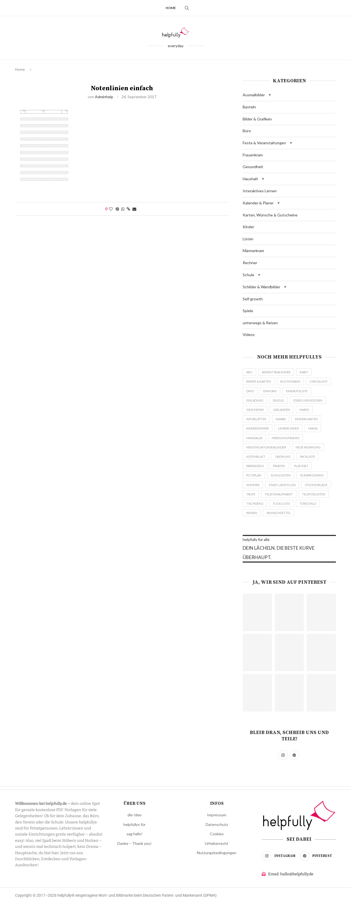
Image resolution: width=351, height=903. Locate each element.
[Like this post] (111, 209)
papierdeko (255, 466)
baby (304, 372)
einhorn (270, 391)
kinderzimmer (257, 428)
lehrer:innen (288, 428)
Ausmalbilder (254, 94)
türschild (307, 503)
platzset (301, 466)
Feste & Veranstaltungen (264, 142)
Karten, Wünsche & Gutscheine (270, 215)
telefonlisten (313, 494)
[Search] (186, 8)
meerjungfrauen (285, 438)
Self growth (253, 299)
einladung (255, 400)
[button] (270, 95)
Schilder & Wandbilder (261, 286)
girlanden (281, 409)
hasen (304, 409)
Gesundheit (253, 166)
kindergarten (306, 419)
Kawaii (281, 419)
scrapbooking (312, 475)
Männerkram (253, 250)
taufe (250, 494)
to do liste (281, 503)
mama (313, 428)
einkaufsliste (297, 391)
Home (171, 8)
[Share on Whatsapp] (122, 209)
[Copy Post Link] (128, 209)
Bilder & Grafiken (257, 119)
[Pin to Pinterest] (117, 209)
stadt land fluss (282, 485)
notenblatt (256, 456)
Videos (249, 334)
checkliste (318, 381)
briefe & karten (258, 381)
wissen (251, 513)
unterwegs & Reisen (260, 322)
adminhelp (104, 96)
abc (249, 372)
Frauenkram (253, 155)
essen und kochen (307, 400)
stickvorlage (316, 485)
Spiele (248, 310)
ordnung (283, 456)
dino (250, 391)
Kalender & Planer (258, 203)
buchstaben (290, 381)
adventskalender (276, 372)
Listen (248, 238)
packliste (307, 456)
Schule (248, 274)
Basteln (249, 107)
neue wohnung (308, 447)
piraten (279, 466)
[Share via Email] (134, 209)
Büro (247, 130)
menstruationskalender (266, 447)
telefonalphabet (279, 494)
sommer (252, 485)
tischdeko (254, 503)
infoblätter (256, 419)
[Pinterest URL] (257, 612)
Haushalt (250, 178)
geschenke (255, 409)
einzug (278, 400)
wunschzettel (279, 513)
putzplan (253, 475)
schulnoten (281, 475)
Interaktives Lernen (260, 190)
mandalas (254, 438)
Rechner (250, 262)
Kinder (248, 226)
